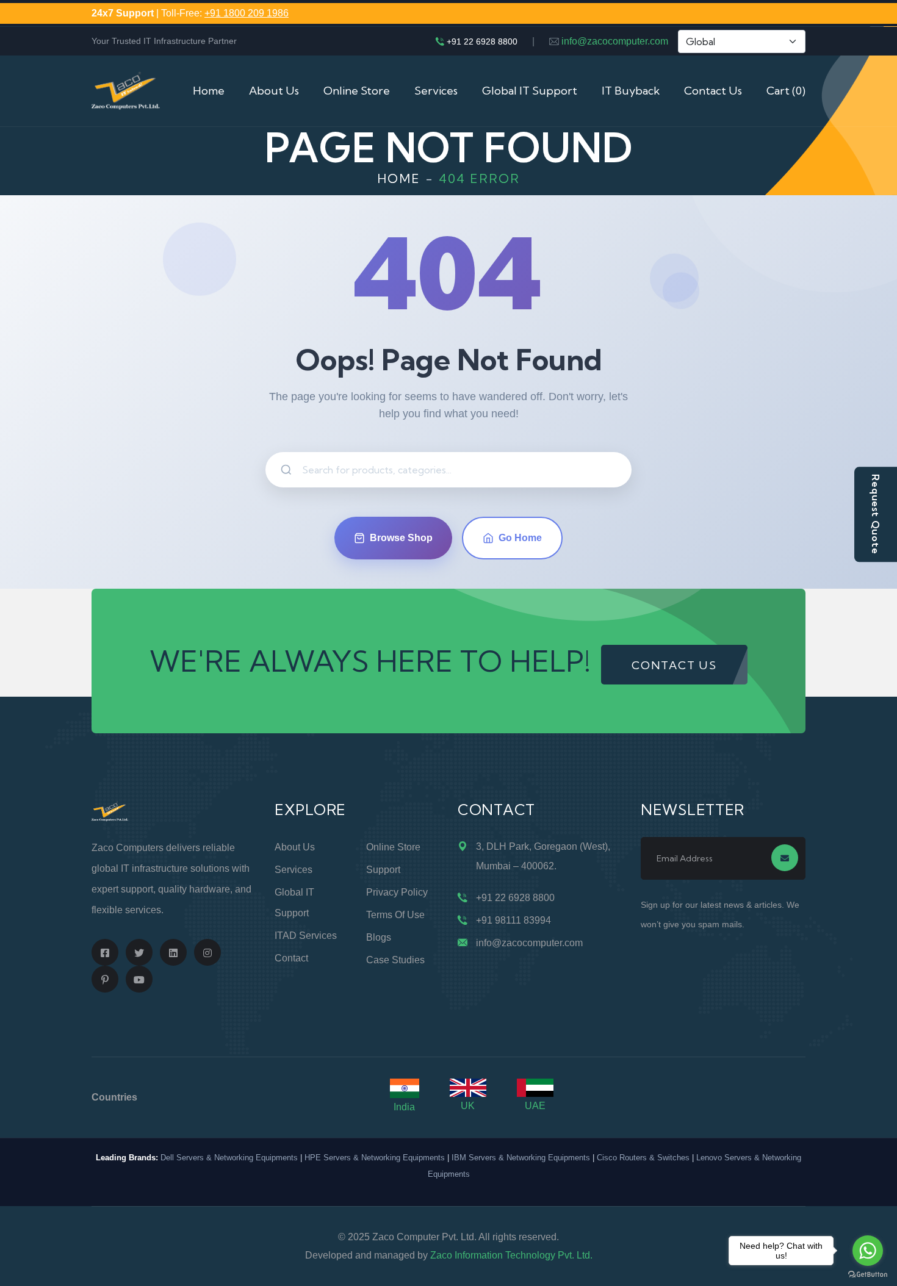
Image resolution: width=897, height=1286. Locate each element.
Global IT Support (529, 91)
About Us (274, 91)
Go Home (520, 538)
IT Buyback (631, 91)
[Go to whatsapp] (867, 1250)
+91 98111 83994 (513, 920)
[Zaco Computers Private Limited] (126, 90)
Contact (291, 958)
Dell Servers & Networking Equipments (229, 1157)
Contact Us (713, 91)
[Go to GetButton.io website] (867, 1273)
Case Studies (395, 960)
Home (209, 91)
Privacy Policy (397, 892)
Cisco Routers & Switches (643, 1157)
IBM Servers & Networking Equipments (521, 1157)
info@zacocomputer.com (614, 41)
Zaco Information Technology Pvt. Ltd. (511, 1255)
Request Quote (876, 514)
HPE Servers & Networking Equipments (374, 1157)
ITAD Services (306, 935)
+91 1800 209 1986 (246, 13)
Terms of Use (395, 915)
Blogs (378, 937)
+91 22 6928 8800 (482, 41)
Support (383, 869)
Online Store (356, 91)
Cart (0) (785, 91)
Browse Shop (401, 538)
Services (436, 91)
